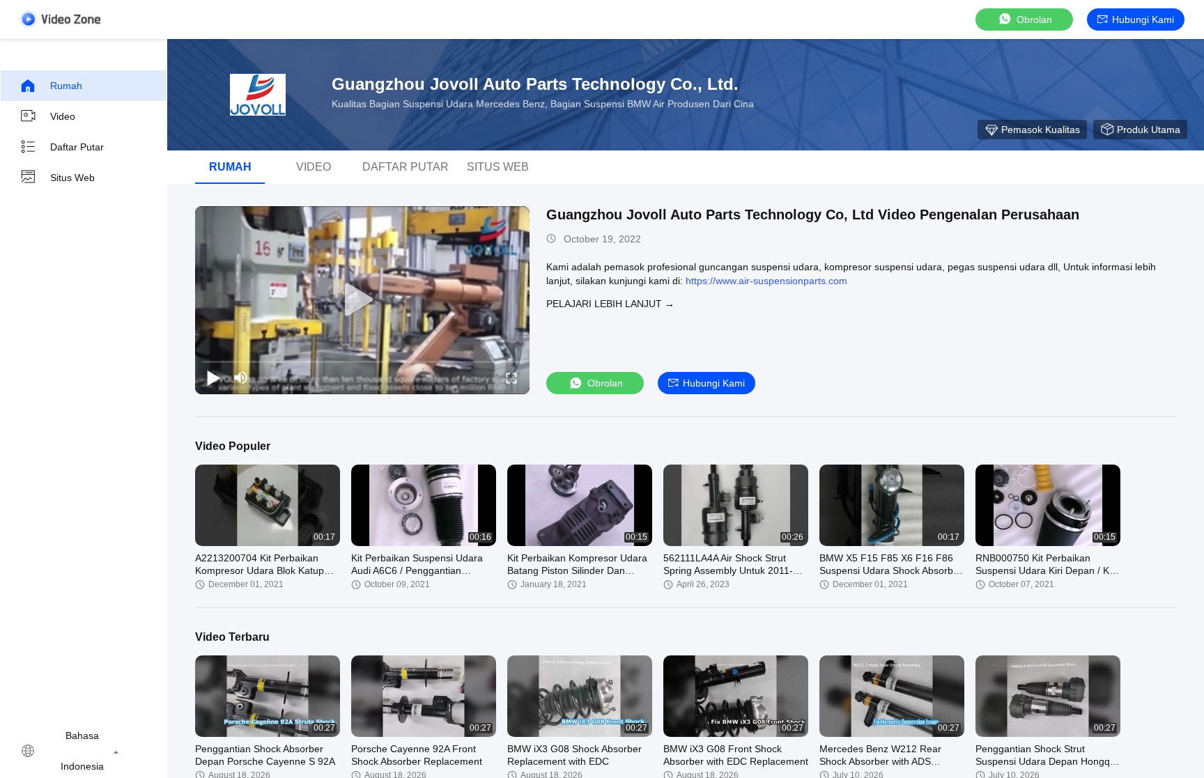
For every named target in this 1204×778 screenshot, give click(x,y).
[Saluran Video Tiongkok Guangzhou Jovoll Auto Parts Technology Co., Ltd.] (60, 19)
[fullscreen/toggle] (511, 377)
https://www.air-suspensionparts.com (766, 280)
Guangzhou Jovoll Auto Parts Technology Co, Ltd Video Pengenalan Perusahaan (812, 214)
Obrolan (1034, 19)
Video (62, 116)
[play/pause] (213, 377)
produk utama (1148, 129)
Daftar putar (77, 147)
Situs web (72, 177)
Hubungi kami (1143, 19)
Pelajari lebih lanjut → (610, 303)
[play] (362, 300)
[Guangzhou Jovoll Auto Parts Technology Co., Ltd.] (258, 95)
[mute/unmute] (241, 377)
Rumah (66, 85)
